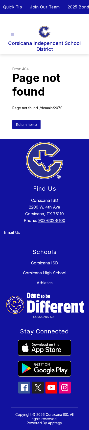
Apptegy (55, 423)
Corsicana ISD (44, 262)
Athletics (45, 282)
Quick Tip (12, 6)
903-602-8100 (51, 220)
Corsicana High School (44, 272)
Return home (26, 124)
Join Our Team (45, 6)
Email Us (12, 232)
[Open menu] (13, 34)
